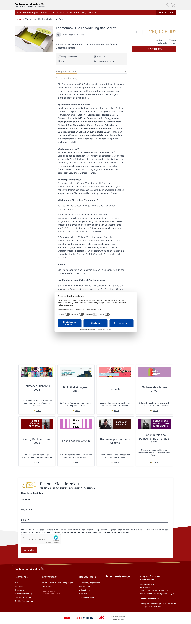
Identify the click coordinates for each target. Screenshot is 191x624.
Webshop (62, 224)
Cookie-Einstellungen (24, 601)
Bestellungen (84, 586)
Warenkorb (84, 594)
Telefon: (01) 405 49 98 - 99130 (154, 590)
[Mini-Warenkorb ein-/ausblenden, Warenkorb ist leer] (173, 5)
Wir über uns (72, 12)
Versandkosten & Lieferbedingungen (57, 582)
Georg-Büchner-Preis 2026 (36, 441)
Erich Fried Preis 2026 (76, 441)
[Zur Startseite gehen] (30, 4)
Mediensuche (166, 12)
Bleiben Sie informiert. (60, 484)
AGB (16, 582)
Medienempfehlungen (27, 12)
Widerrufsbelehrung (23, 594)
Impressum (19, 586)
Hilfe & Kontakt (48, 586)
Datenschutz (20, 590)
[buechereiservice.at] (119, 576)
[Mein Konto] (167, 5)
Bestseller (115, 389)
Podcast (93, 12)
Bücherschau (47, 12)
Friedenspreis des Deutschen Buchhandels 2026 (154, 438)
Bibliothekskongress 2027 (76, 389)
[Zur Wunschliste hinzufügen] (58, 34)
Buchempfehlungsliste (68, 218)
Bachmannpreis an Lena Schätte (115, 441)
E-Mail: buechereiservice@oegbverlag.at (157, 593)
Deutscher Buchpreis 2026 (37, 387)
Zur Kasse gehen (86, 597)
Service (60, 12)
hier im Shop (92, 193)
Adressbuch (84, 590)
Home (19, 19)
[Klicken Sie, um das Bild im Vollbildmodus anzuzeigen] (34, 39)
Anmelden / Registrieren (89, 582)
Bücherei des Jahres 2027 (154, 389)
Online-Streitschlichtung (25, 597)
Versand (172, 40)
